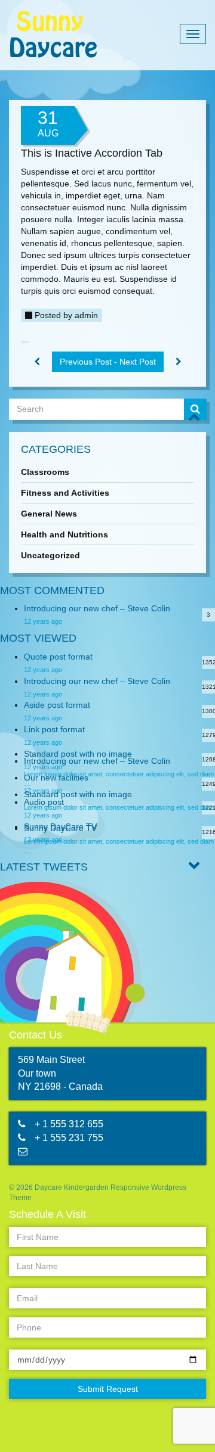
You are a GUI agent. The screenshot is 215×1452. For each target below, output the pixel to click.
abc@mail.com (66, 1151)
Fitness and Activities (65, 493)
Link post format (54, 729)
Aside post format (57, 705)
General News (49, 513)
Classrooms (45, 472)
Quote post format (58, 656)
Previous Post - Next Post (108, 361)
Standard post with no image (78, 753)
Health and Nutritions (64, 534)
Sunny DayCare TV (60, 828)
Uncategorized (50, 555)
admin (86, 315)
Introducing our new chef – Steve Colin (97, 608)
